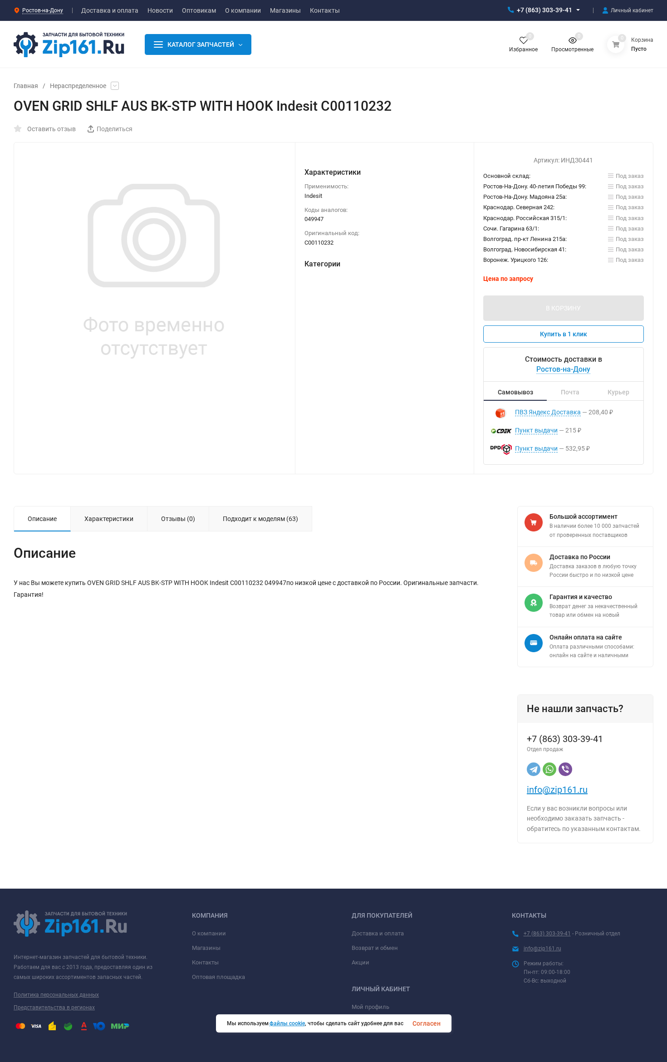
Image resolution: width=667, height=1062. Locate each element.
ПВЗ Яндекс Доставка (548, 412)
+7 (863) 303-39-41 (544, 10)
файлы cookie (287, 1023)
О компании (209, 933)
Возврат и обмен (375, 947)
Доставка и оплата (378, 933)
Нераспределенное (78, 86)
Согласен (426, 1023)
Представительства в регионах (54, 1007)
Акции (360, 962)
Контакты (205, 962)
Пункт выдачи (536, 430)
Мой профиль (370, 1006)
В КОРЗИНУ (563, 308)
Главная (26, 86)
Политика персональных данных (56, 995)
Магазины (206, 947)
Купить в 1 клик (563, 334)
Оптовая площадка (218, 977)
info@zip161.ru (557, 789)
